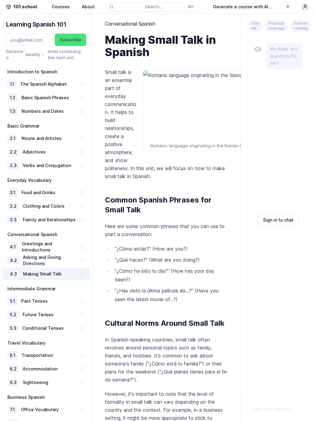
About (88, 6)
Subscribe (70, 39)
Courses (61, 6)
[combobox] (35, 54)
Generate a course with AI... (242, 6)
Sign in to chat (278, 220)
